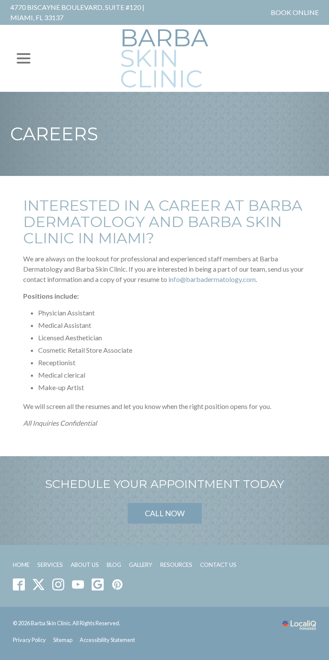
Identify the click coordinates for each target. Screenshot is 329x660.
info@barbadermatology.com (212, 279)
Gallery (141, 564)
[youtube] (78, 584)
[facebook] (19, 584)
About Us (85, 564)
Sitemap (62, 639)
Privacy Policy (29, 639)
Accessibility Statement (107, 639)
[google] (98, 584)
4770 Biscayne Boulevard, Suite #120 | (77, 12)
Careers (54, 134)
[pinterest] (117, 584)
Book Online (295, 12)
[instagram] (58, 584)
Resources (176, 564)
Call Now (165, 513)
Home (21, 564)
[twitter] (39, 584)
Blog (114, 564)
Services (50, 564)
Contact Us (218, 564)
